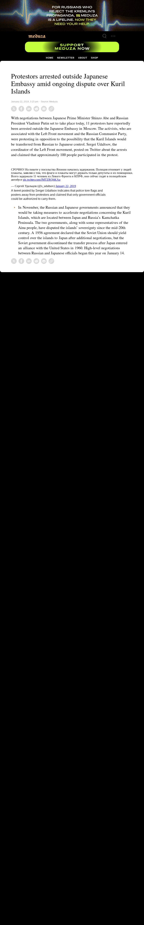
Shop (94, 58)
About (82, 58)
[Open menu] (113, 36)
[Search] (104, 36)
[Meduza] (37, 36)
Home (50, 58)
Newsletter (65, 58)
